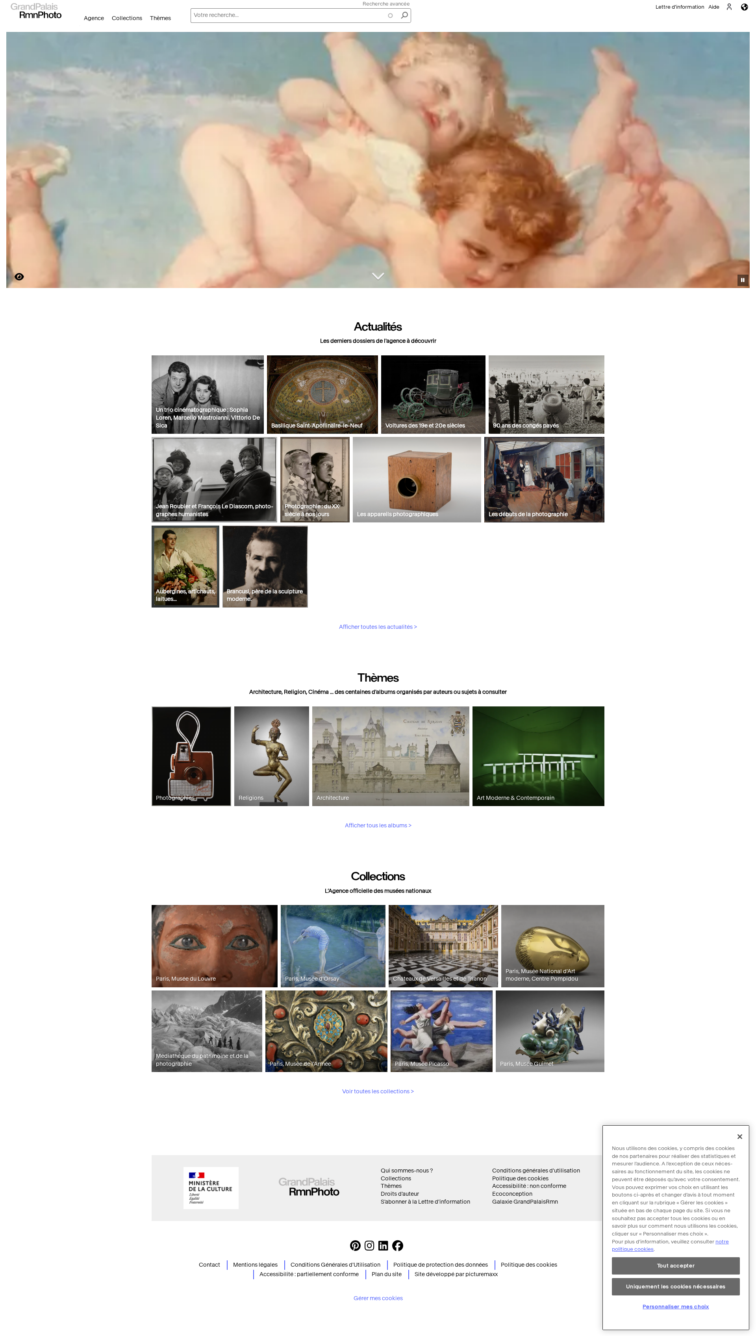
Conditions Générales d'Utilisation (335, 1265)
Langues (744, 7)
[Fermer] (740, 1136)
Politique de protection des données (440, 1265)
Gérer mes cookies (378, 1298)
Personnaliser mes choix (676, 1306)
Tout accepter (676, 1265)
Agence (94, 18)
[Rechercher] (404, 15)
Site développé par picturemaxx (456, 1274)
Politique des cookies (520, 1179)
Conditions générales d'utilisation (536, 1171)
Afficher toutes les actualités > (378, 627)
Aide (713, 6)
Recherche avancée (386, 3)
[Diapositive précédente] (17, 161)
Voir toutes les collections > (378, 1091)
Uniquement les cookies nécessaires (676, 1286)
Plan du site (387, 1274)
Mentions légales (255, 1265)
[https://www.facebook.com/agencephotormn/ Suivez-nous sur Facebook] (397, 1248)
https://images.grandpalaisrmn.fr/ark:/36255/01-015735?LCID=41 (14, 276)
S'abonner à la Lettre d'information (425, 1202)
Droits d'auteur (400, 1194)
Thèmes (160, 18)
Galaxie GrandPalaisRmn (525, 1202)
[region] (676, 1227)
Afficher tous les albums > (378, 826)
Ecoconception (512, 1194)
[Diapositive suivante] (739, 161)
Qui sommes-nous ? (407, 1171)
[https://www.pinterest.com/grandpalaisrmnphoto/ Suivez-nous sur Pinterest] (355, 1248)
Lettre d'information (680, 6)
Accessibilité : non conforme (529, 1186)
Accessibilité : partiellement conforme (309, 1274)
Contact (209, 1265)
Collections (127, 18)
